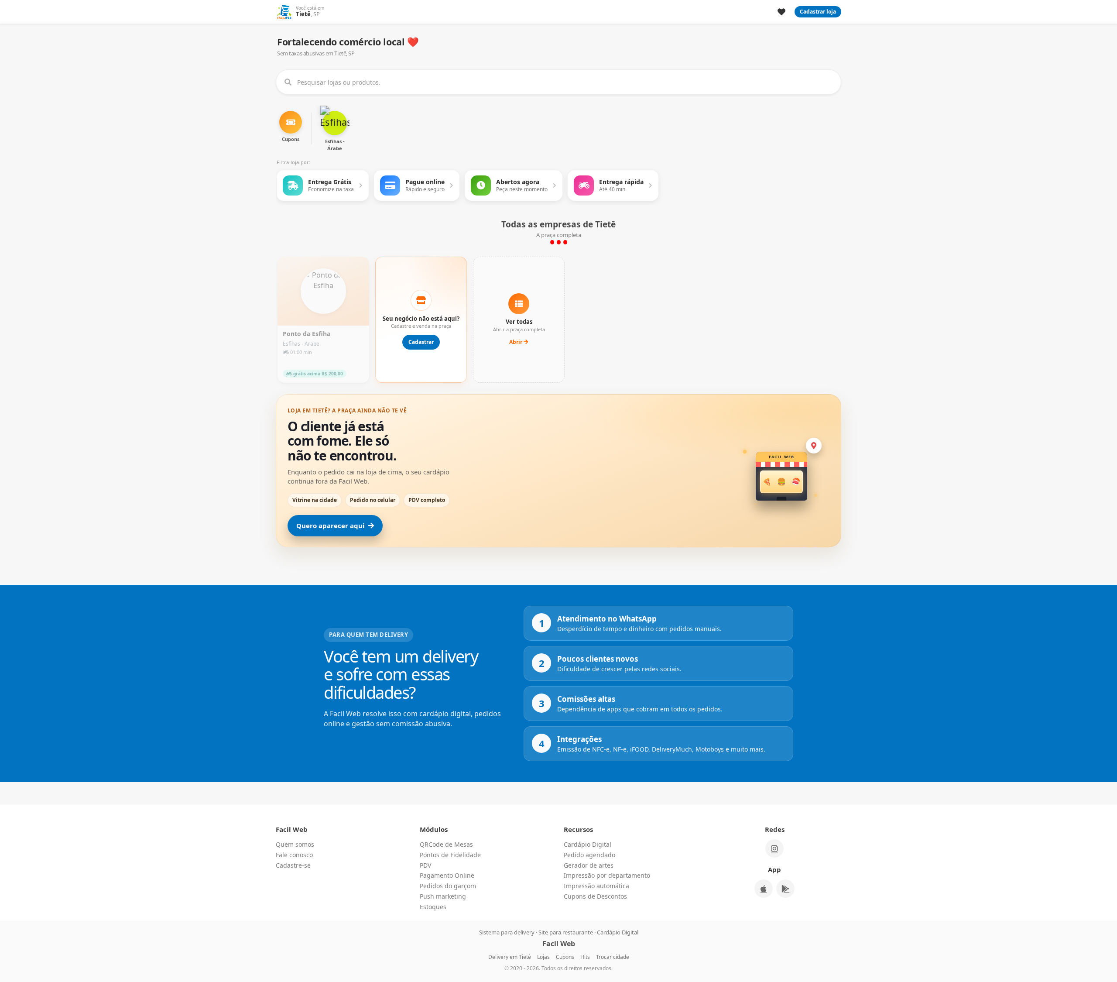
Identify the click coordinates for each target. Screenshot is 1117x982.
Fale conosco (294, 855)
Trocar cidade (612, 957)
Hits (585, 957)
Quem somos (295, 844)
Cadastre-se (293, 865)
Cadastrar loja (818, 11)
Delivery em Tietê (509, 957)
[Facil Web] (284, 12)
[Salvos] (781, 12)
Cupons (565, 957)
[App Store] (763, 888)
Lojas (543, 957)
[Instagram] (774, 848)
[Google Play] (785, 888)
